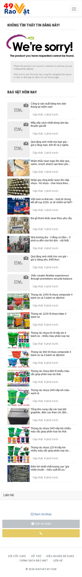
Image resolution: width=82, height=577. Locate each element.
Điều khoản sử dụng (60, 556)
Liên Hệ (58, 560)
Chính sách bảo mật (34, 560)
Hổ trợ (36, 556)
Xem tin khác (43, 514)
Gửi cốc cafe (17, 556)
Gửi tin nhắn (43, 523)
